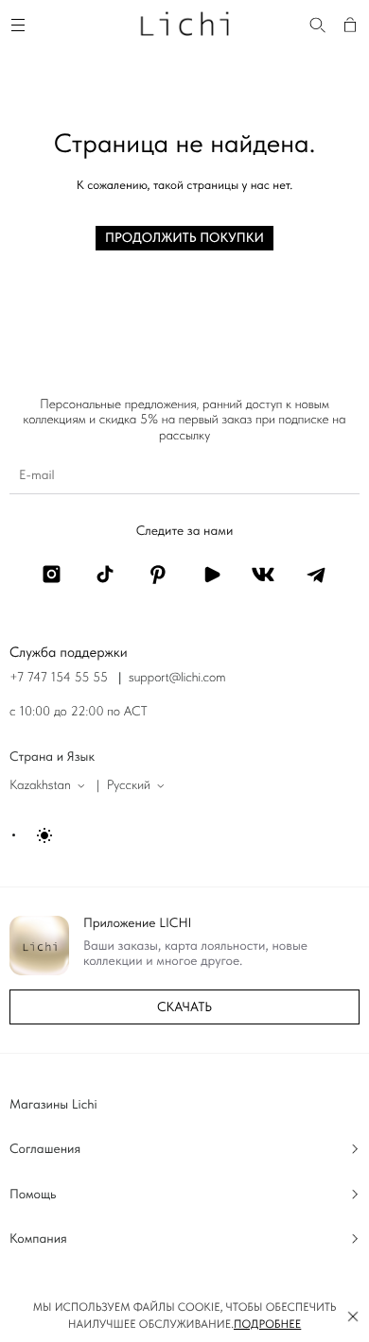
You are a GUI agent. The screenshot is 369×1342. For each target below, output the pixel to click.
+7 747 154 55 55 (58, 677)
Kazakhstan (40, 785)
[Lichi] (184, 22)
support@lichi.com (177, 677)
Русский (128, 785)
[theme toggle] (33, 835)
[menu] (20, 22)
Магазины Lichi (53, 1104)
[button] (353, 1316)
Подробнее (267, 1324)
